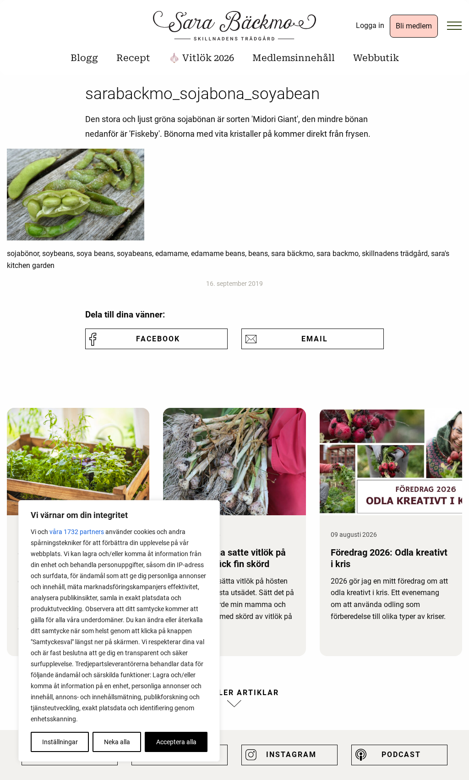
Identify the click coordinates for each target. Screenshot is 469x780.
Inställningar (60, 742)
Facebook (158, 338)
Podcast (401, 754)
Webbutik (376, 57)
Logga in (370, 25)
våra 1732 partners (76, 531)
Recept (133, 57)
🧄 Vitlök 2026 (201, 57)
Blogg (84, 57)
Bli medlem (414, 26)
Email (314, 338)
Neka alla (117, 742)
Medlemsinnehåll (293, 57)
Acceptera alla (176, 742)
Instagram (291, 754)
